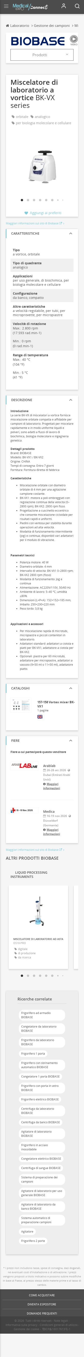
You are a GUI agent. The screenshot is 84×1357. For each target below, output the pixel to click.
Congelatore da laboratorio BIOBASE (38, 1029)
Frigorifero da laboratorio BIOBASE (37, 1042)
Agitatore (27, 1231)
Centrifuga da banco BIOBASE (40, 1122)
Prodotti (39, 54)
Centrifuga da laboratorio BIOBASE (37, 1111)
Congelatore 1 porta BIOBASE (40, 1076)
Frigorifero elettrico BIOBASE (40, 1099)
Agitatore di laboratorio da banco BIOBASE (38, 1206)
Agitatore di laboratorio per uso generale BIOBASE (41, 1193)
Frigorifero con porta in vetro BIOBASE (40, 1088)
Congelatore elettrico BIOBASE (41, 1159)
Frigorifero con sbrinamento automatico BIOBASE (39, 1065)
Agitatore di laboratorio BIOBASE (36, 1134)
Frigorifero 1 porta (33, 1054)
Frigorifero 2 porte (33, 1241)
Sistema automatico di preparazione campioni (36, 1220)
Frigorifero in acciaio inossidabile (34, 1147)
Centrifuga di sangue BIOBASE (41, 1168)
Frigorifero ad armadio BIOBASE (36, 1015)
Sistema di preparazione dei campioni (39, 1179)
